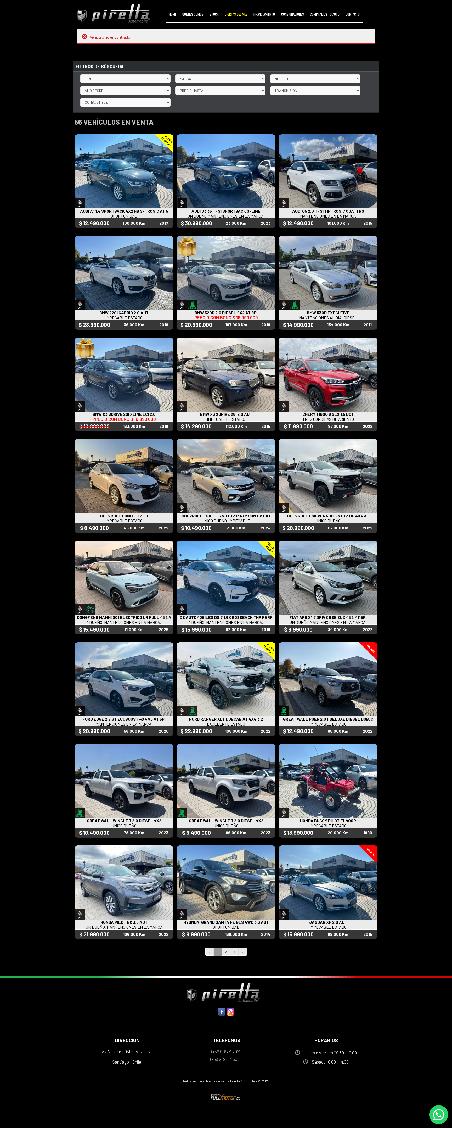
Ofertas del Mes (236, 14)
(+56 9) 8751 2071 (226, 1051)
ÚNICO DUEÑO (328, 520)
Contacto (353, 14)
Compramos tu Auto (325, 14)
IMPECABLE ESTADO (124, 317)
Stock (214, 14)
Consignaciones (292, 14)
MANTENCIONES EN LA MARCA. (123, 723)
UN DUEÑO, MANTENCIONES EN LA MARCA (124, 927)
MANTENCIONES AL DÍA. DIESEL (328, 317)
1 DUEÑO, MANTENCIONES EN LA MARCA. (124, 622)
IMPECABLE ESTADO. (226, 419)
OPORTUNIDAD (124, 215)
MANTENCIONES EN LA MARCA (328, 215)
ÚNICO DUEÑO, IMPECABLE (226, 520)
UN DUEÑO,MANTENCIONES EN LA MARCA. (226, 215)
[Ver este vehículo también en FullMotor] (226, 1096)
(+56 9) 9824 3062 (226, 1059)
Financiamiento (264, 14)
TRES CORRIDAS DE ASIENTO (328, 419)
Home (172, 14)
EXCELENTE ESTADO (226, 723)
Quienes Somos (193, 14)
